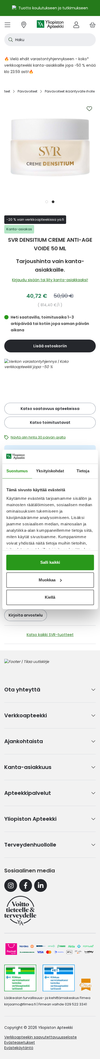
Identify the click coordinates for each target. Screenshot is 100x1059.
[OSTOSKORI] (92, 24)
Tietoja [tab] (83, 471)
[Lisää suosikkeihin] (89, 109)
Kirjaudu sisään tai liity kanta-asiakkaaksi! (50, 280)
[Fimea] (20, 978)
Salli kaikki (50, 562)
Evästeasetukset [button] (19, 1042)
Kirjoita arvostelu (26, 615)
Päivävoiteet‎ (27, 91)
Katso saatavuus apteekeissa (50, 408)
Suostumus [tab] (17, 471)
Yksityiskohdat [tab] (50, 471)
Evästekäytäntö (18, 1047)
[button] (47, 201)
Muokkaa (47, 580)
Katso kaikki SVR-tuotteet (50, 634)
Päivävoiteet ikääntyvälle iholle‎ (70, 91)
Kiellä (50, 597)
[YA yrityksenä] (20, 910)
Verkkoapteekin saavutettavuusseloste (40, 1037)
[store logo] (50, 24)
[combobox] (50, 39)
